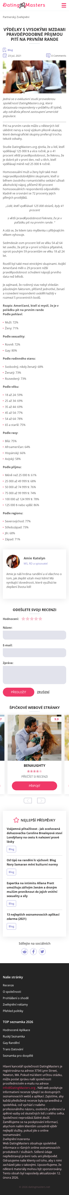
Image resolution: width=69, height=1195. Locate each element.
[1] (23, 619)
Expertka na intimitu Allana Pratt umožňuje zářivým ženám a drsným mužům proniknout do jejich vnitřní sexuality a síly (32, 889)
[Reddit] (24, 951)
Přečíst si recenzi (34, 777)
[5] (40, 619)
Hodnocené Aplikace (16, 1030)
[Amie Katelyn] (13, 561)
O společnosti (12, 992)
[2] (28, 619)
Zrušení (43, 692)
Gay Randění (11, 1043)
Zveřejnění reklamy (15, 1004)
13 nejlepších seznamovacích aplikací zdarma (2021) (33, 917)
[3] (32, 619)
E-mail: (8, 645)
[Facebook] (33, 951)
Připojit (34, 786)
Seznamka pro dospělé (18, 1056)
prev (28, 800)
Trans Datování (13, 1049)
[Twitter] (42, 951)
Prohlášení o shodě (16, 998)
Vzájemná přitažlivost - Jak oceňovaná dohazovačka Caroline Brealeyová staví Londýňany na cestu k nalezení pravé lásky (34, 835)
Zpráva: (8, 663)
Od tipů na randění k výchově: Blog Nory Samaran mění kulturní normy (32, 862)
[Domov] (24, 5)
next (41, 800)
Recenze (8, 985)
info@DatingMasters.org (19, 1088)
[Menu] (64, 5)
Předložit (18, 692)
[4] (36, 619)
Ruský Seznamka (14, 1036)
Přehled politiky (13, 1011)
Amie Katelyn (34, 558)
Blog (10, 50)
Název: (7, 628)
